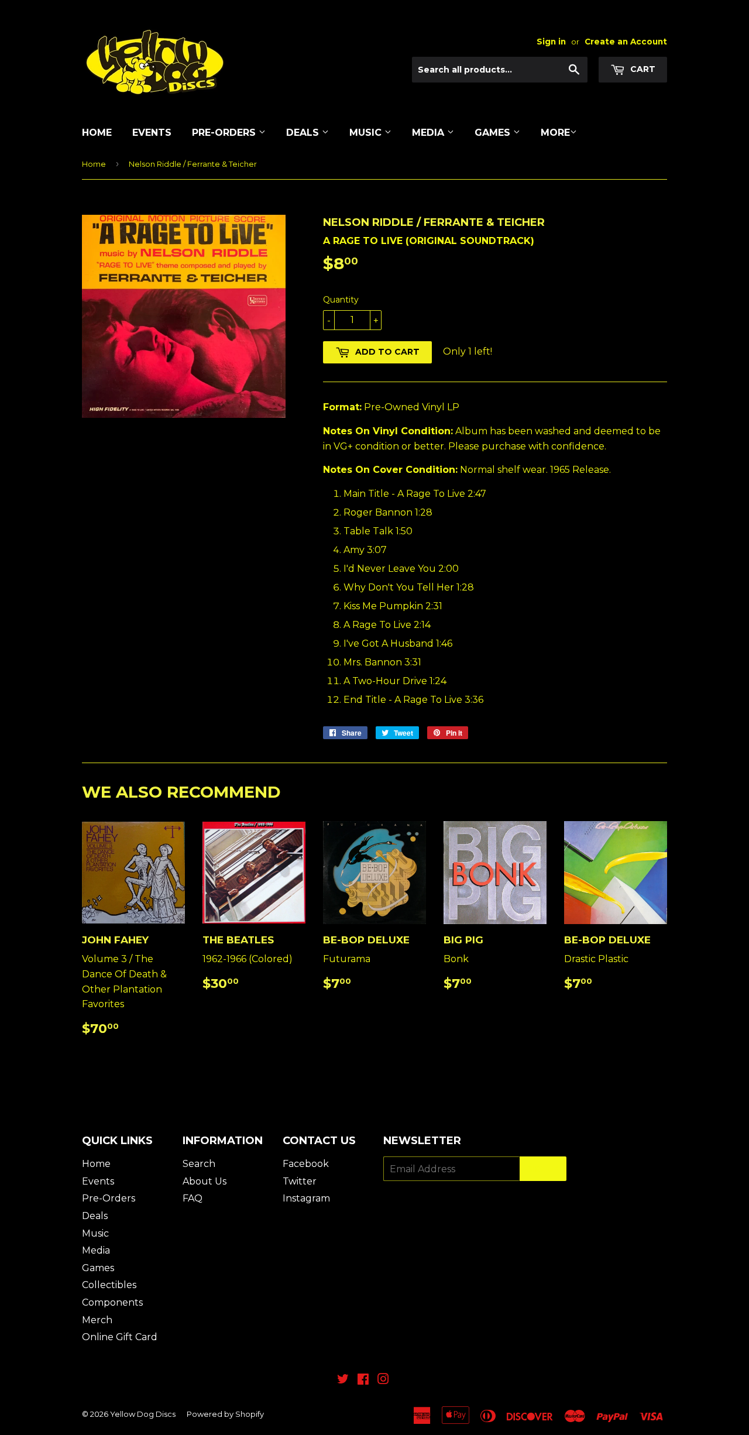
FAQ (192, 1198)
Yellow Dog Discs (143, 1414)
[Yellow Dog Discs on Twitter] (343, 1380)
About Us (204, 1181)
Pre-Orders (225, 132)
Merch (97, 1320)
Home (97, 132)
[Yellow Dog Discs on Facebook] (363, 1380)
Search (199, 1163)
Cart (641, 69)
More (555, 132)
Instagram (306, 1198)
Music (366, 132)
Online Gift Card (119, 1337)
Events (151, 132)
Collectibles (109, 1284)
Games (494, 132)
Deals (304, 132)
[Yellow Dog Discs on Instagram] (383, 1380)
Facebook (306, 1163)
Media (429, 132)
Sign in (551, 41)
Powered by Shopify (225, 1414)
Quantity (341, 299)
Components (112, 1302)
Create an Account (626, 41)
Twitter (300, 1181)
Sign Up (543, 1169)
